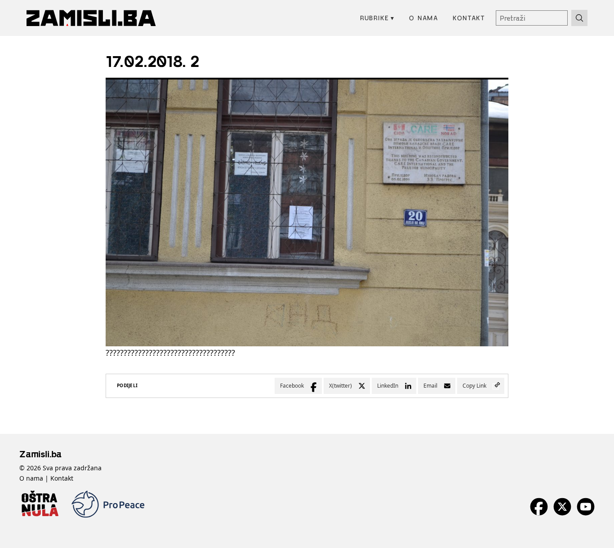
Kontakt (469, 18)
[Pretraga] (579, 18)
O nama (423, 18)
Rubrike (377, 18)
